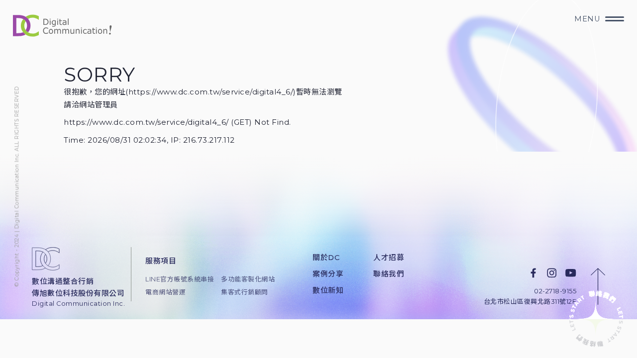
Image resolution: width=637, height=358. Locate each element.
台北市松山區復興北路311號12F (530, 301)
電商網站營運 (165, 292)
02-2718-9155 (555, 291)
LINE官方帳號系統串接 (176, 279)
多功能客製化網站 (248, 279)
